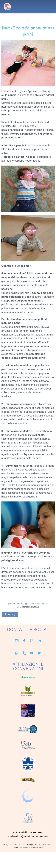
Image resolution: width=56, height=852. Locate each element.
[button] (50, 6)
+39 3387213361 (36, 832)
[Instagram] (31, 640)
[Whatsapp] (16, 653)
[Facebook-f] (24, 640)
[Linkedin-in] (39, 640)
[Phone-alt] (24, 653)
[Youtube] (31, 653)
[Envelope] (16, 640)
